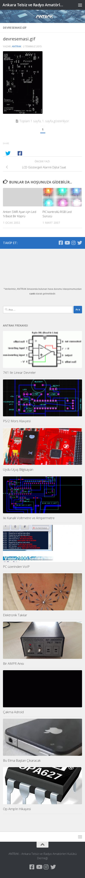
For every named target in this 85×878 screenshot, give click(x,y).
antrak (16, 46)
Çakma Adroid (13, 712)
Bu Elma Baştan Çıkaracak (22, 760)
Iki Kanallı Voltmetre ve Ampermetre (29, 518)
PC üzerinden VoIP (16, 566)
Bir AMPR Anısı (13, 663)
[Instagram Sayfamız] (73, 242)
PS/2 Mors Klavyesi (17, 421)
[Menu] (80, 5)
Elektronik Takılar (15, 615)
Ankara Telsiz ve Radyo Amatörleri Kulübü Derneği (33, 4)
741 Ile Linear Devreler (19, 372)
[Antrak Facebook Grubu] (60, 242)
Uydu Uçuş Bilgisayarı (18, 469)
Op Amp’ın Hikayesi (17, 809)
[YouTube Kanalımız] (67, 242)
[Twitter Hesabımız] (79, 242)
